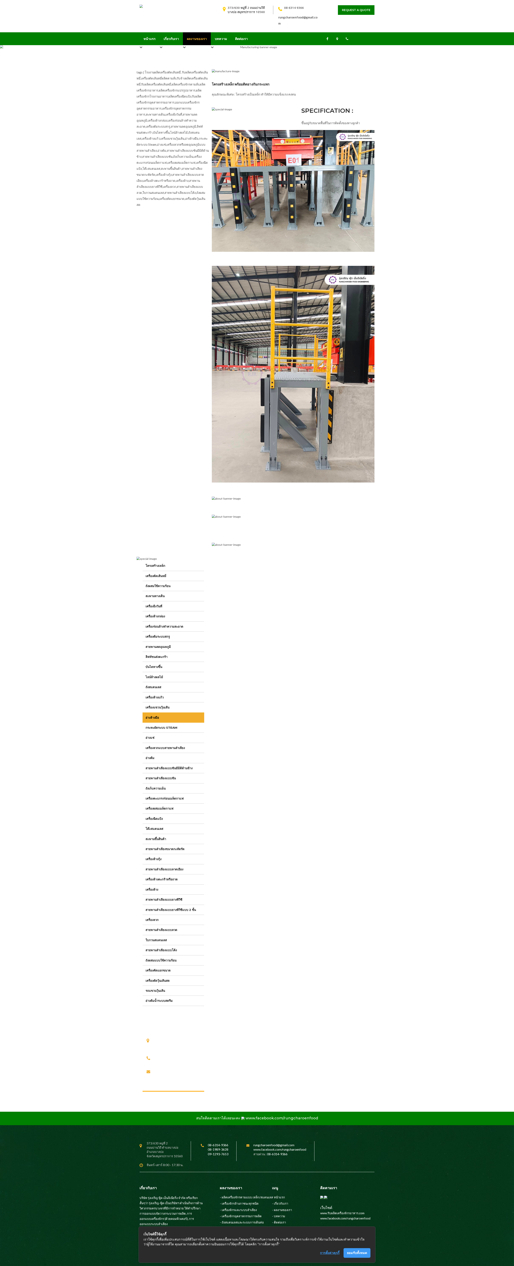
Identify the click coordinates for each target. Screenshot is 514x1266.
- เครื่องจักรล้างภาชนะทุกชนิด (239, 1203)
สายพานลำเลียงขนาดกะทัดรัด (165, 849)
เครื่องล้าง (152, 889)
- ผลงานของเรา (282, 1210)
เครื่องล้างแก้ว (155, 697)
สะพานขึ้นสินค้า (156, 839)
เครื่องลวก (152, 920)
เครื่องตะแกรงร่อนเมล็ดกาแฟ (165, 798)
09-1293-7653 (167, 1063)
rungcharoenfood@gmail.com (177, 1072)
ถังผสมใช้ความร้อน (158, 586)
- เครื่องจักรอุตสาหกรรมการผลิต (241, 1216)
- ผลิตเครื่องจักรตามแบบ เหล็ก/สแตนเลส (246, 1197)
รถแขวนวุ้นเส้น (155, 991)
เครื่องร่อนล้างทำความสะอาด (164, 626)
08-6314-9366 (166, 1058)
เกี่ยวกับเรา (171, 39)
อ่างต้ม (150, 758)
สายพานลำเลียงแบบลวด (161, 930)
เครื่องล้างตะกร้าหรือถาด (162, 879)
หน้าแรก (150, 39)
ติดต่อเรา (241, 39)
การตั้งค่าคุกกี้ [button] (330, 1253)
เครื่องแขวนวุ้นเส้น (157, 707)
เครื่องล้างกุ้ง (153, 859)
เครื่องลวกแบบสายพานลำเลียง (165, 748)
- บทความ (278, 1216)
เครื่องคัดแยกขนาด (158, 970)
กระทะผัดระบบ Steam (161, 728)
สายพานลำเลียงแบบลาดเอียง (164, 869)
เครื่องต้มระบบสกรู (158, 636)
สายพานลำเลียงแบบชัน (161, 778)
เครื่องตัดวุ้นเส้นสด (158, 981)
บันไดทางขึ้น (154, 667)
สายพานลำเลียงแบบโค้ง (161, 950)
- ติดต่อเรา (279, 1222)
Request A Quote (356, 10)
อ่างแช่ (150, 738)
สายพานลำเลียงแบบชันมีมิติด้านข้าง (169, 768)
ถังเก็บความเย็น (156, 788)
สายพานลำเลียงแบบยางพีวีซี (164, 899)
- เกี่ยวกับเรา (280, 1203)
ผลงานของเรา (197, 39)
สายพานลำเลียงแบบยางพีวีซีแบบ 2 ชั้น (171, 910)
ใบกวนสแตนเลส (156, 940)
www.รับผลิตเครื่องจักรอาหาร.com (342, 1213)
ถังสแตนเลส (153, 687)
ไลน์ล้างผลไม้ (154, 677)
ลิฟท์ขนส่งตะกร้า (156, 657)
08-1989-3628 (190, 1058)
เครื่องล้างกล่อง (155, 616)
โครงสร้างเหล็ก (155, 566)
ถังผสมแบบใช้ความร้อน (161, 960)
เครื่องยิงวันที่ (154, 606)
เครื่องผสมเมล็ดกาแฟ (159, 808)
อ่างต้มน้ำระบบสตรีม (159, 1001)
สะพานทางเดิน (155, 596)
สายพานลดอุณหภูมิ (158, 647)
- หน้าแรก (278, 1197)
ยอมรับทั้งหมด (357, 1253)
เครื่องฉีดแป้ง (154, 819)
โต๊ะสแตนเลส (154, 829)
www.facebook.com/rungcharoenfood (282, 1118)
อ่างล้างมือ (152, 717)
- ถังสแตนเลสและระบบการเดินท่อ (242, 1222)
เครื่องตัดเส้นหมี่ (156, 576)
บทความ (221, 39)
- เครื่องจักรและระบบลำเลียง (238, 1210)
